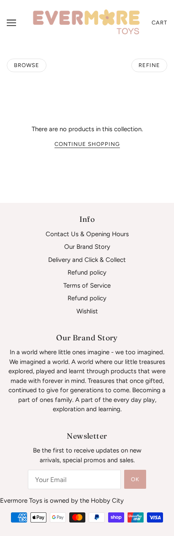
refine (149, 65)
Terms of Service (87, 285)
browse (26, 65)
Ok (135, 479)
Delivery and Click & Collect (87, 260)
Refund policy (87, 272)
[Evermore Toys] (87, 22)
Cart (159, 22)
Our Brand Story (87, 246)
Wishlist (87, 311)
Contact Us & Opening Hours (87, 234)
